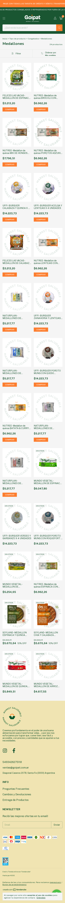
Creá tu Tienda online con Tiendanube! (16, 872)
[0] (60, 18)
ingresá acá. (55, 882)
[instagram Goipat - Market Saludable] (5, 750)
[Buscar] (59, 27)
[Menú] (4, 18)
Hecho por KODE (9, 875)
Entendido (41, 898)
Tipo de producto (17, 39)
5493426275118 (12, 762)
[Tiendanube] (15, 890)
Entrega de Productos (16, 799)
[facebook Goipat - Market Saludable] (14, 750)
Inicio (5, 39)
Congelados (33, 39)
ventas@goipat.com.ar (16, 767)
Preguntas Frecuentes (16, 788)
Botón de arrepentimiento (15, 884)
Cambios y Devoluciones (17, 794)
